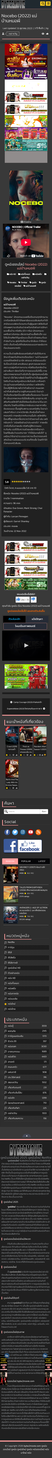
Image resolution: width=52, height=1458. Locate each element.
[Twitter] (15, 832)
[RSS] (38, 832)
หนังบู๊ (10, 1026)
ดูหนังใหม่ (11, 1207)
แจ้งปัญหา (37, 619)
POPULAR (26, 861)
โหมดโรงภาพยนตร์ (25, 626)
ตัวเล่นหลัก (14, 619)
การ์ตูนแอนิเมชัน (15, 1036)
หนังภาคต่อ (13, 993)
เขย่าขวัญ (13, 33)
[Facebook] (7, 832)
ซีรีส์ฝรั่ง (12, 957)
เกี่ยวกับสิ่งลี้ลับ (15, 1093)
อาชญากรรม (14, 1051)
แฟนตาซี (12, 1072)
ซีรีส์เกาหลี (12, 963)
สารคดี (11, 1062)
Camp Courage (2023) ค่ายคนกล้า (27, 702)
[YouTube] (31, 832)
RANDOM (10, 861)
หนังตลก (12, 1046)
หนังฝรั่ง (38, 274)
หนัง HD (12, 274)
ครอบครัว (12, 1067)
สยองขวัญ (13, 1082)
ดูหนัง (34, 283)
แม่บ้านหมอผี (30, 286)
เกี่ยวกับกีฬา (14, 1108)
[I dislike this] (33, 599)
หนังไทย (11, 1009)
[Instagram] (23, 832)
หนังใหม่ (11, 1004)
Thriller (23, 283)
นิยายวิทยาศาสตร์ (16, 1103)
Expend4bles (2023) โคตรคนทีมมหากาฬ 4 (24, 709)
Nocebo (12, 283)
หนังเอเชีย (12, 999)
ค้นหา (44, 812)
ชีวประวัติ (12, 1041)
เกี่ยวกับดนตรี (14, 1087)
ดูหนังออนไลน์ (15, 1272)
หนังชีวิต (12, 1057)
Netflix (11, 942)
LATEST (41, 861)
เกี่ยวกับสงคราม (15, 1118)
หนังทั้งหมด (25, 274)
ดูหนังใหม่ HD (14, 968)
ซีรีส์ (10, 952)
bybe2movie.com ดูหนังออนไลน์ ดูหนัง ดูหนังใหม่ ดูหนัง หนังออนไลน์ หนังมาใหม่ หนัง (26, 1449)
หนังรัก (11, 1098)
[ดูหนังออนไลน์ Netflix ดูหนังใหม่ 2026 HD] (13, 6)
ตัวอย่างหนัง (13, 973)
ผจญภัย (12, 1031)
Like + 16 (25, 600)
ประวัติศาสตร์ (14, 1077)
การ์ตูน (11, 947)
